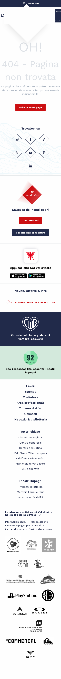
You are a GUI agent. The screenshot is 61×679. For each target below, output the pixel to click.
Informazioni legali (15, 522)
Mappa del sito (39, 522)
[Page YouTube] (30, 152)
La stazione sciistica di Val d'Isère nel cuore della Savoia (28, 513)
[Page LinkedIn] (30, 166)
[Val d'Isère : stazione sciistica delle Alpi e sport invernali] (24, 21)
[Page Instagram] (17, 139)
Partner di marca (14, 529)
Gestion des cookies (40, 529)
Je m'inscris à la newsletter (34, 302)
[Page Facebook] (30, 139)
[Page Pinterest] (44, 152)
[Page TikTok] (44, 139)
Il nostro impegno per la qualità (23, 525)
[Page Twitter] (17, 152)
